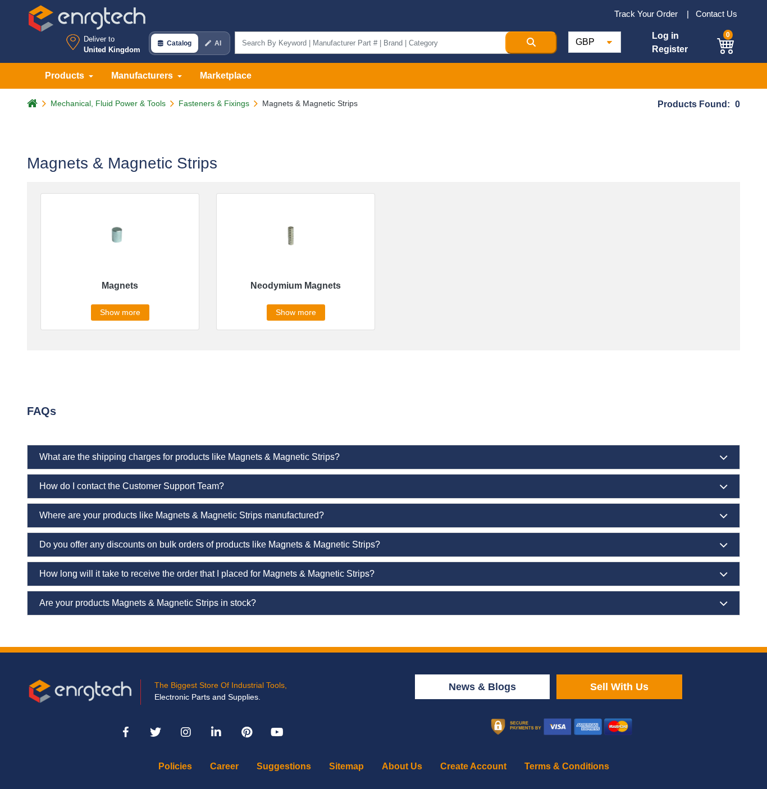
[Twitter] (155, 732)
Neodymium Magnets (295, 285)
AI (217, 43)
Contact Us (716, 14)
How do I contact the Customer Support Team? (131, 486)
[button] (726, 44)
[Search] (531, 42)
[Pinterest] (246, 732)
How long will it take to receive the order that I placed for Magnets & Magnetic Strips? (207, 573)
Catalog (179, 43)
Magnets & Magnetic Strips (310, 103)
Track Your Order (647, 14)
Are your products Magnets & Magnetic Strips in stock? (147, 603)
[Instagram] (186, 732)
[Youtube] (277, 732)
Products (65, 75)
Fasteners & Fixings (214, 103)
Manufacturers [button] (143, 75)
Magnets (120, 285)
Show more (120, 312)
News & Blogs (482, 686)
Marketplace (226, 75)
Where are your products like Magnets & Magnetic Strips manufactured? (181, 515)
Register (670, 49)
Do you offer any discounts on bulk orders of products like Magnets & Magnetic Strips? (209, 544)
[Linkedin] (216, 732)
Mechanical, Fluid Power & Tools (108, 103)
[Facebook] (125, 732)
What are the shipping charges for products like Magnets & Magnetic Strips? (189, 457)
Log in (665, 35)
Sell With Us (619, 686)
